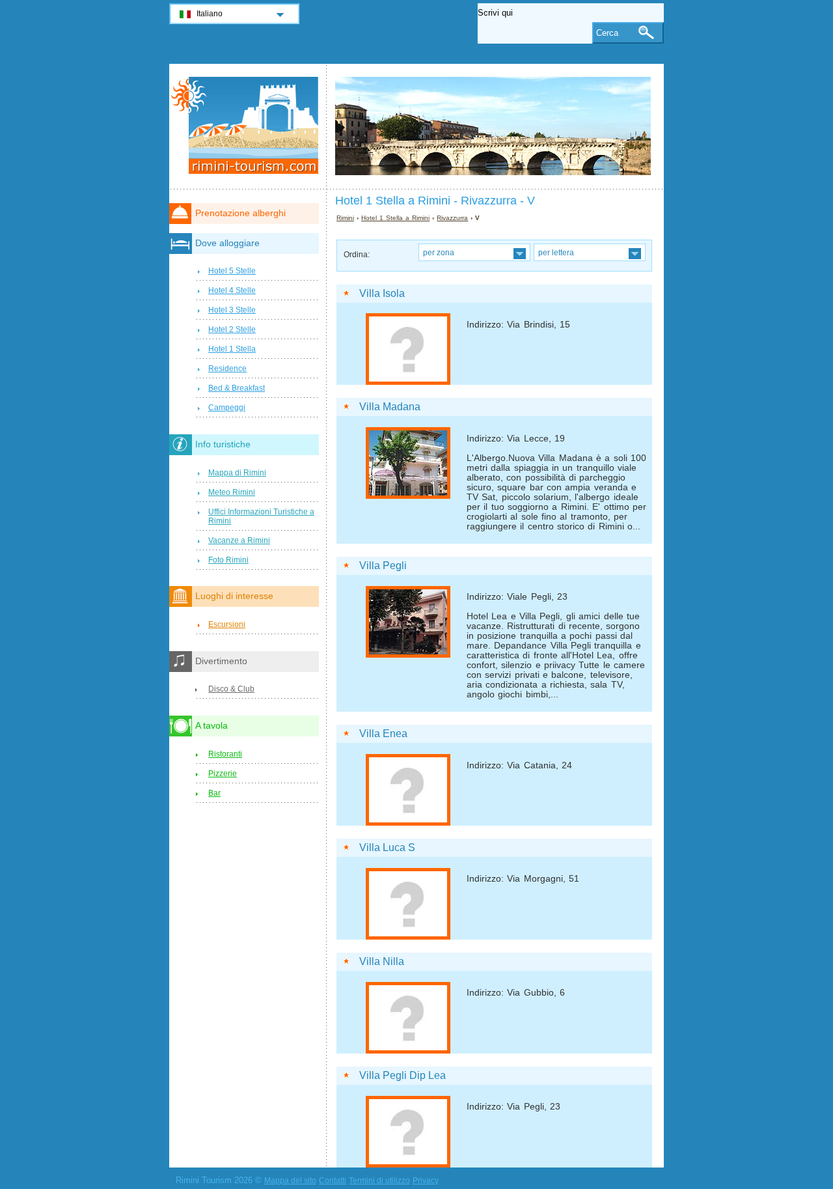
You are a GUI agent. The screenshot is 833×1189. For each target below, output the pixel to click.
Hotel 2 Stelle (232, 329)
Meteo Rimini (231, 492)
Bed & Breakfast (236, 388)
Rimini (345, 217)
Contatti (332, 1180)
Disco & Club (231, 688)
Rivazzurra (452, 217)
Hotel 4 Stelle (232, 290)
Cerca (607, 33)
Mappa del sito (290, 1180)
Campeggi (226, 407)
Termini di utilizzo (379, 1180)
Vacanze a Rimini (239, 540)
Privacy (426, 1180)
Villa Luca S (387, 847)
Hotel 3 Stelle (232, 310)
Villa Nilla (381, 961)
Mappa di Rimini (237, 472)
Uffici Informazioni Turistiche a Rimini (261, 516)
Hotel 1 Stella (232, 349)
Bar (214, 793)
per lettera (556, 252)
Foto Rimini (228, 560)
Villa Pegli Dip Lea (402, 1075)
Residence (227, 368)
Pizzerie (222, 773)
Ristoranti (225, 754)
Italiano (210, 13)
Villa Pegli (383, 565)
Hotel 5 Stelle (232, 270)
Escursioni (226, 624)
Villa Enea (383, 733)
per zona (438, 252)
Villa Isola (382, 293)
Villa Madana (389, 406)
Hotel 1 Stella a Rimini (395, 217)
